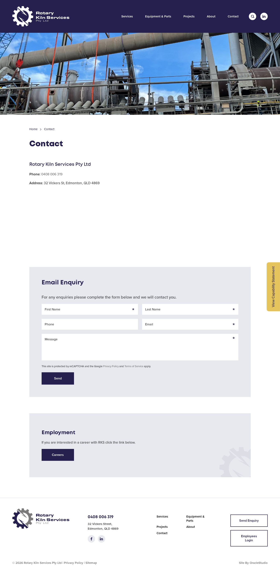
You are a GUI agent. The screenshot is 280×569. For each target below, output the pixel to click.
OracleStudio (259, 563)
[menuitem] (127, 16)
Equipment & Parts (158, 16)
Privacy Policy (111, 366)
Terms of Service (133, 366)
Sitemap (91, 563)
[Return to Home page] (40, 16)
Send (58, 378)
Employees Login (249, 538)
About (211, 16)
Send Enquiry (249, 520)
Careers (58, 454)
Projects (189, 16)
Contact (233, 16)
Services (127, 16)
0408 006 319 (52, 174)
